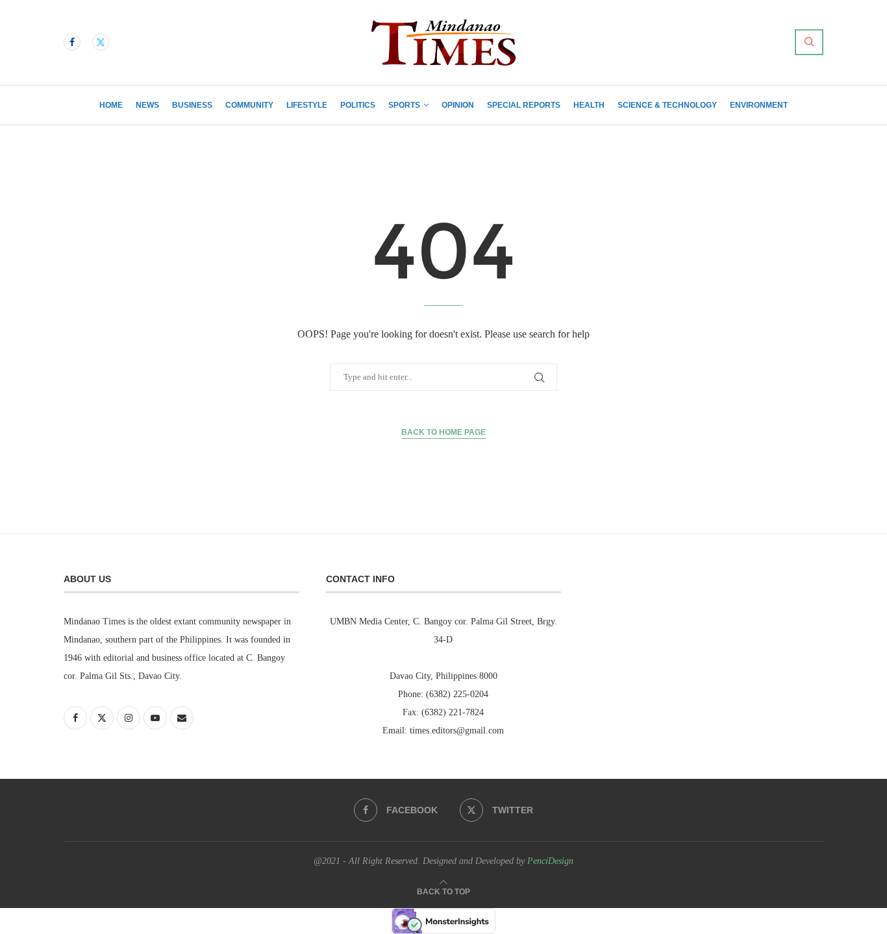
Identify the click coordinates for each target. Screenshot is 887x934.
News (147, 105)
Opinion (458, 105)
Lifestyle (306, 105)
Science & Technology (667, 105)
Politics (357, 105)
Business (192, 105)
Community (249, 105)
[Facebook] (72, 42)
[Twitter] (100, 42)
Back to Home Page (443, 432)
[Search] (809, 42)
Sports (404, 105)
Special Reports (523, 105)
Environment (759, 105)
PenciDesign (550, 861)
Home (111, 105)
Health (589, 105)
